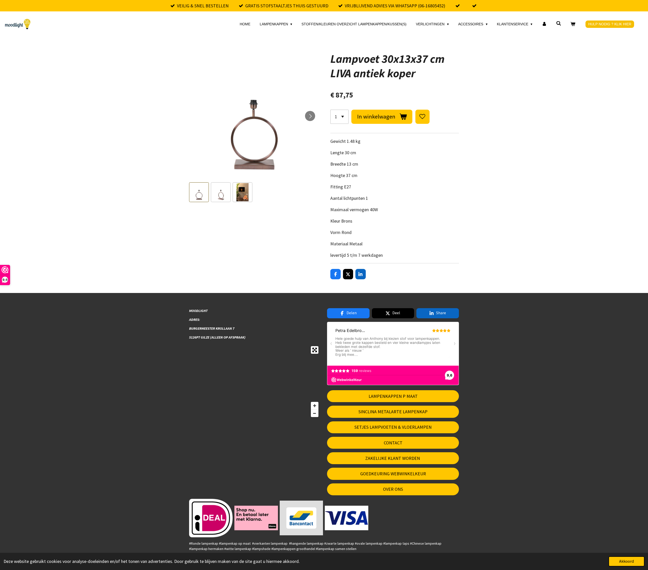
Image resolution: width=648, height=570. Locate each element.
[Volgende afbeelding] (310, 116)
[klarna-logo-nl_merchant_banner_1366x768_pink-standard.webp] (256, 518)
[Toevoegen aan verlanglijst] (422, 117)
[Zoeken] (558, 24)
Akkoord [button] (626, 561)
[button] (199, 192)
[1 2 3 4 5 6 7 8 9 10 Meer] (339, 117)
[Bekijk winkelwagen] (573, 24)
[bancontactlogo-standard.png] (301, 518)
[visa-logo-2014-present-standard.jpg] (346, 518)
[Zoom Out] (314, 413)
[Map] (255, 382)
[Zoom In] (314, 405)
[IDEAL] (211, 518)
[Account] (544, 24)
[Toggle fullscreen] (314, 350)
